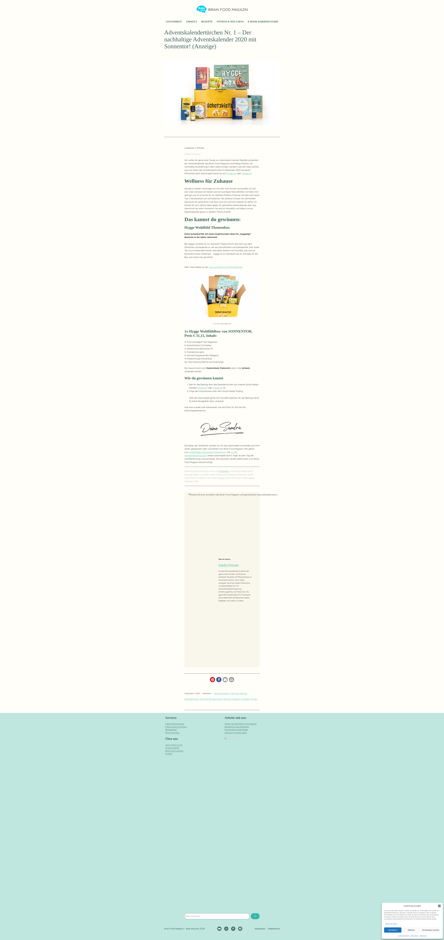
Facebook (231, 173)
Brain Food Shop (172, 733)
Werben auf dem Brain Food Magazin (241, 724)
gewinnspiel (218, 699)
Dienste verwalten (391, 923)
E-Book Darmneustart (174, 724)
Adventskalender (221, 693)
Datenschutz (414, 935)
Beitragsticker (171, 730)
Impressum (423, 935)
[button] (439, 906)
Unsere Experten (172, 748)
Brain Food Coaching (174, 751)
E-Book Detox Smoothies (176, 727)
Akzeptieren (392, 930)
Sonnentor (224, 471)
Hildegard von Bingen (241, 699)
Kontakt (168, 754)
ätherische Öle (206, 699)
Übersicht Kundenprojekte (236, 733)
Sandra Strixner (229, 565)
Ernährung (233, 693)
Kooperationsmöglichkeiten (236, 730)
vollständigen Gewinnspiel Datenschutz (207, 452)
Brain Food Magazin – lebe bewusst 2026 (184, 928)
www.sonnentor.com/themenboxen (226, 267)
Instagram (246, 173)
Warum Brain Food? (173, 745)
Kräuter (254, 699)
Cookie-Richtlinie (403, 935)
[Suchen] (255, 916)
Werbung (243, 693)
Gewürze (227, 699)
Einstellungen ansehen (430, 930)
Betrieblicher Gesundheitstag (237, 727)
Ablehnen (411, 930)
